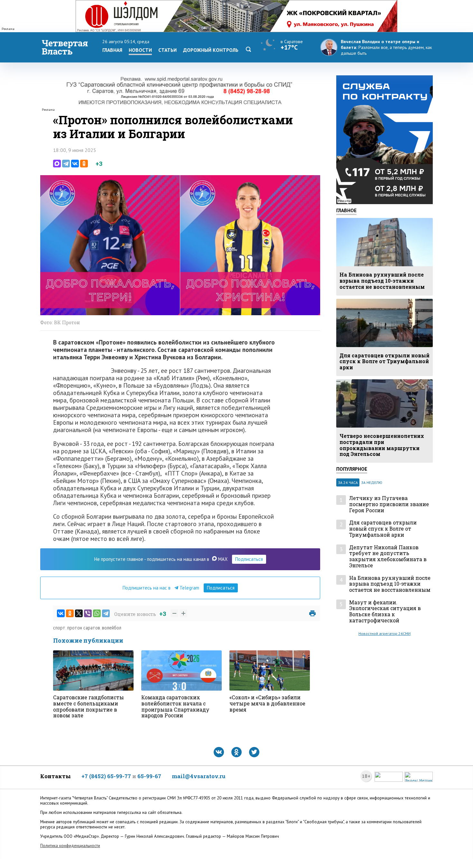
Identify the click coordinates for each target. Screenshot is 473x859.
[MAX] (57, 163)
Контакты (55, 776)
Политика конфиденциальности (70, 845)
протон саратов (83, 628)
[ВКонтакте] (75, 163)
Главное (346, 210)
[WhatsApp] (97, 613)
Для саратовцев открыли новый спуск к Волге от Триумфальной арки (383, 529)
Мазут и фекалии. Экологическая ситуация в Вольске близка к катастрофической (385, 611)
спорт (59, 628)
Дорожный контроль (210, 50)
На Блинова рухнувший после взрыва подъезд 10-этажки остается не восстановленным (390, 584)
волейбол (111, 628)
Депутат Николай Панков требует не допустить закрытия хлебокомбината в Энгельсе (388, 556)
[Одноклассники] (84, 163)
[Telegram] (66, 163)
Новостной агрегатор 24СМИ (384, 633)
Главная (112, 50)
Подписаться (249, 559)
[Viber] (88, 613)
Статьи (167, 50)
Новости (140, 50)
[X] (79, 613)
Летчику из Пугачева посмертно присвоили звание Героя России (389, 504)
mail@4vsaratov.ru (199, 776)
